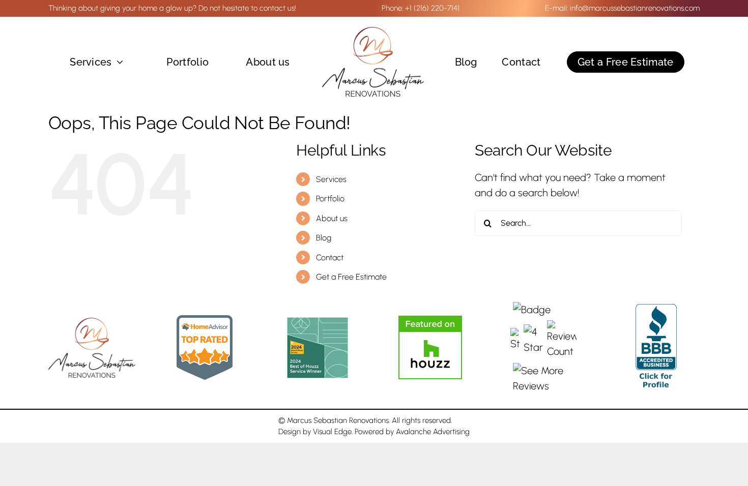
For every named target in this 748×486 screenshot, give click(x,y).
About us (332, 218)
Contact (329, 257)
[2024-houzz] (317, 322)
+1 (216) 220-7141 (432, 8)
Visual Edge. (333, 431)
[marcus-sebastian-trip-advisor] (205, 320)
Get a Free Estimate (351, 277)
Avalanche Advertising (433, 431)
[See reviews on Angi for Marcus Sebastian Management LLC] (543, 347)
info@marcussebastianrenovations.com (635, 8)
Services (331, 179)
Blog (323, 237)
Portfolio (330, 198)
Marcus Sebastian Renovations (338, 420)
